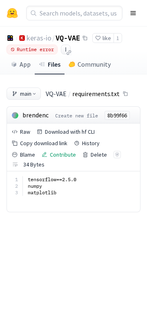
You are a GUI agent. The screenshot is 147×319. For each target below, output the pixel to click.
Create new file (76, 115)
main (25, 93)
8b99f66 (117, 115)
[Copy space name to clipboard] (84, 38)
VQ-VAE (68, 37)
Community (94, 64)
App (25, 64)
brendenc (35, 115)
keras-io (39, 38)
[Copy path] (125, 93)
